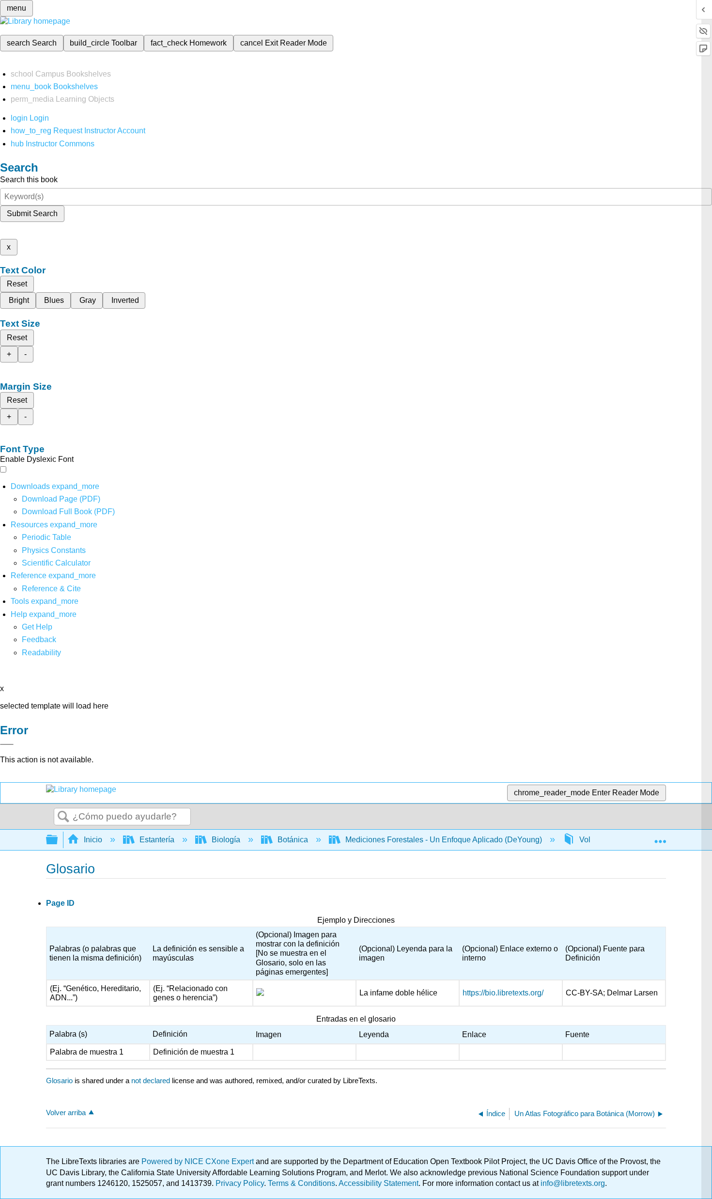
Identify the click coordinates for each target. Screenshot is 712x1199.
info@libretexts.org (572, 1183)
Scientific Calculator (56, 563)
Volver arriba (66, 1112)
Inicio (93, 840)
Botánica (293, 840)
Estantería (157, 840)
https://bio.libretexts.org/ (503, 993)
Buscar (63, 817)
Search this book (29, 179)
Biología (226, 840)
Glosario (59, 1080)
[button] (39, 639)
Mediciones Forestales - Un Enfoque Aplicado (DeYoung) (443, 840)
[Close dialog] (7, 744)
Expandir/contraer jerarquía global (58, 840)
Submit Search (32, 213)
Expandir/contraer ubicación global (660, 837)
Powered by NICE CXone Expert (198, 1161)
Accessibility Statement (378, 1183)
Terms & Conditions (301, 1183)
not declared (151, 1080)
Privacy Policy (240, 1183)
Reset (17, 284)
